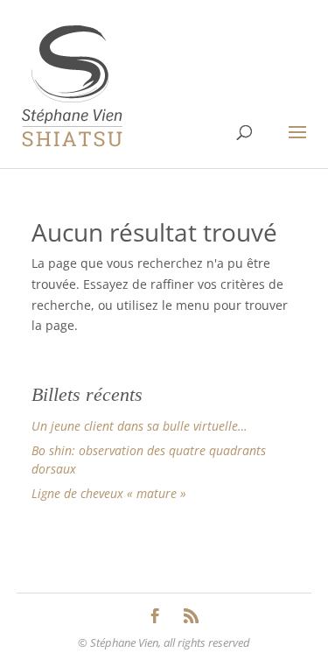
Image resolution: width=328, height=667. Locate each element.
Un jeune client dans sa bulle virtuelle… (139, 426)
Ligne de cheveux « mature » (108, 493)
